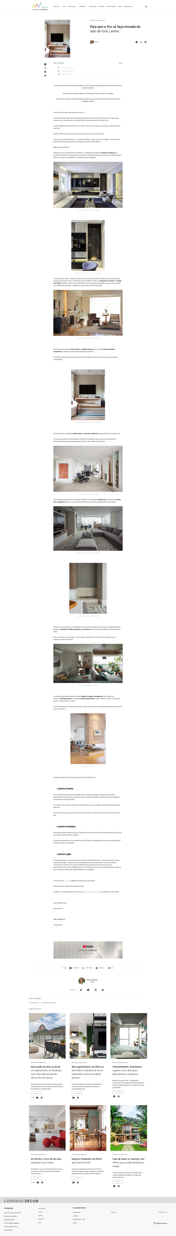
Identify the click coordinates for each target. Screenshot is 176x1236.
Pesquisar (162, 1212)
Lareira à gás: (66, 74)
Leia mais (36, 1093)
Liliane (96, 42)
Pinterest (67, 881)
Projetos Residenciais (97, 20)
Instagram (88, 892)
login (40, 1003)
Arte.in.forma (8, 1230)
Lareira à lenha (67, 68)
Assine (75, 1223)
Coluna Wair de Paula (11, 1227)
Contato (75, 1216)
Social (40, 1216)
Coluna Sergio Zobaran (11, 1223)
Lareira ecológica (68, 71)
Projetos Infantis (9, 1220)
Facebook (96, 892)
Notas (40, 1212)
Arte (39, 1223)
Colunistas (41, 1209)
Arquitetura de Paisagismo (12, 1213)
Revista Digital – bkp (79, 1220)
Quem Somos (76, 1213)
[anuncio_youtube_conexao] (88, 950)
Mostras (41, 1219)
